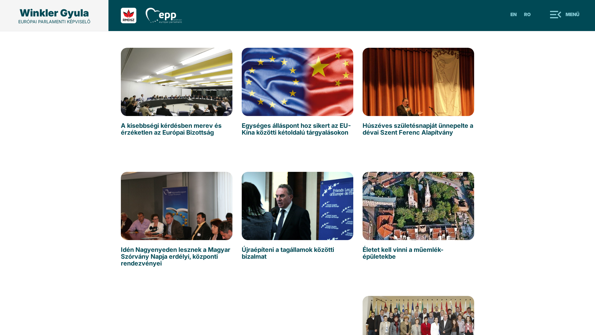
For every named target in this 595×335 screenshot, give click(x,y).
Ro (527, 14)
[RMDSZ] (133, 15)
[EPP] (168, 15)
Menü (573, 14)
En (513, 14)
